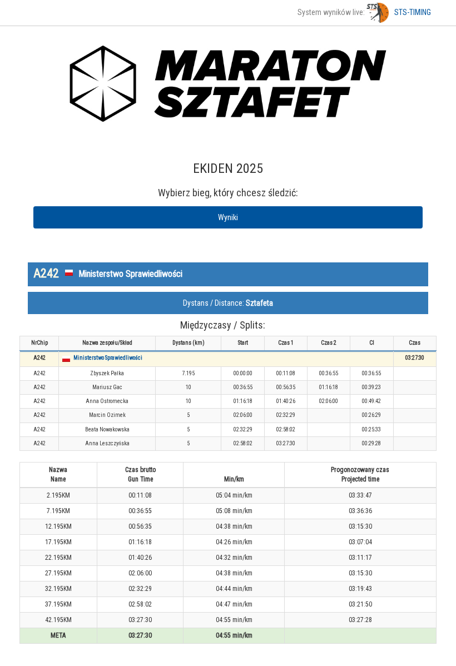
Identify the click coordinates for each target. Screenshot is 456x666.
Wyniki (228, 217)
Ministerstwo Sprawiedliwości (107, 358)
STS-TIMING (412, 12)
